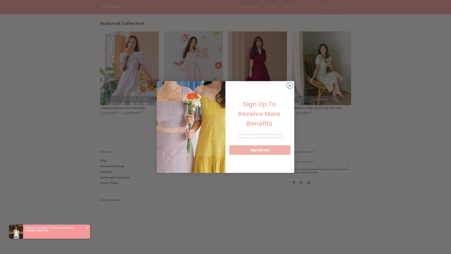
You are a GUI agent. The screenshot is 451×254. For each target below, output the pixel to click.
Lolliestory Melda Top (36, 230)
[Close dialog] (290, 86)
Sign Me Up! (260, 150)
